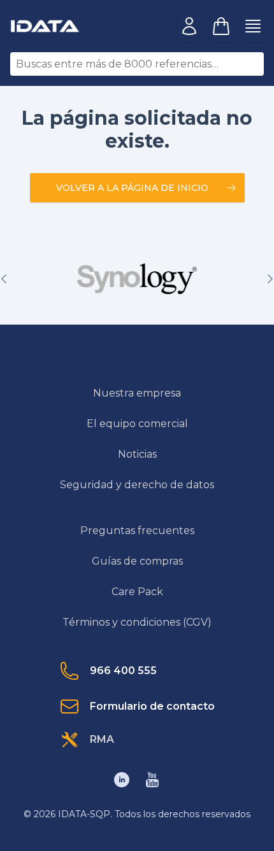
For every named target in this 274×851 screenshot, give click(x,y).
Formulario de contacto (152, 706)
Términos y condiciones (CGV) (137, 622)
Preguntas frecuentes (137, 530)
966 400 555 (123, 671)
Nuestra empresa (137, 393)
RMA (102, 739)
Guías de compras (137, 561)
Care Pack (137, 592)
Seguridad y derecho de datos (137, 485)
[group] (137, 278)
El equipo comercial (137, 424)
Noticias (137, 454)
